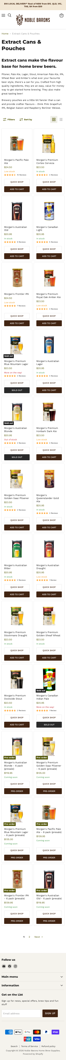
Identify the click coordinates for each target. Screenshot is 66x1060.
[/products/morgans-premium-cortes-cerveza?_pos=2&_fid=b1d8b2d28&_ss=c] (49, 143)
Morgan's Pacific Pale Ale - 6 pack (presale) (49, 831)
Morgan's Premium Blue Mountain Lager (16, 363)
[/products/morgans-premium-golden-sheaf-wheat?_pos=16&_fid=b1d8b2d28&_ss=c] (49, 616)
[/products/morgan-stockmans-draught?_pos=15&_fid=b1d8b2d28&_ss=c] (17, 616)
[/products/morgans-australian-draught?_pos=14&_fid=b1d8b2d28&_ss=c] (49, 549)
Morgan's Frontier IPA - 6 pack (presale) (16, 897)
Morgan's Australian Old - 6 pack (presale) (49, 897)
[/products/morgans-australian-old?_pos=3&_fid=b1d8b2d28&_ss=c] (17, 210)
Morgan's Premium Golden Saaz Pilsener (16, 497)
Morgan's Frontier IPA (16, 294)
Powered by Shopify (33, 1054)
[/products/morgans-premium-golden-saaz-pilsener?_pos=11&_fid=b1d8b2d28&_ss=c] (17, 479)
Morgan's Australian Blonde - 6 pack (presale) (15, 765)
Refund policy (48, 1046)
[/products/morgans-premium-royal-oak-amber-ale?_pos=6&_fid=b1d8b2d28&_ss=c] (49, 277)
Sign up (50, 1013)
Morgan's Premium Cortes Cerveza (47, 162)
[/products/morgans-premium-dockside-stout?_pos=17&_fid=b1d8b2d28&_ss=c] (17, 679)
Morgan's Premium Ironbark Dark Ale (47, 430)
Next (37, 936)
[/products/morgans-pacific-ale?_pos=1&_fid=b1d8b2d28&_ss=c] (17, 143)
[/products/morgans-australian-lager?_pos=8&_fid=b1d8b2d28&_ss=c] (49, 344)
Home (5, 33)
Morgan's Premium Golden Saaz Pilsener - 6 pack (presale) (48, 765)
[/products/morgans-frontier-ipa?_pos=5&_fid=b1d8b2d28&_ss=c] (17, 277)
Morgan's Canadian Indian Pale (47, 697)
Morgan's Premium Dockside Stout (15, 697)
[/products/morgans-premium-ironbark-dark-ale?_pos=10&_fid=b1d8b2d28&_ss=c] (49, 412)
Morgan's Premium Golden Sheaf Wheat (48, 634)
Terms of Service (29, 1046)
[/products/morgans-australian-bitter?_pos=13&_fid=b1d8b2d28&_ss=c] (17, 549)
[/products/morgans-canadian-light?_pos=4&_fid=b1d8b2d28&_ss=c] (49, 210)
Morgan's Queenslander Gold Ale (47, 498)
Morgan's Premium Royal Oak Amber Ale (48, 296)
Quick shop (16, 182)
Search (14, 1046)
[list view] (60, 119)
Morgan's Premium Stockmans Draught (15, 634)
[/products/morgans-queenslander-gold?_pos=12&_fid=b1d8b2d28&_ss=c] (49, 479)
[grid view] (53, 119)
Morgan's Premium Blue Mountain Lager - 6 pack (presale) (16, 832)
